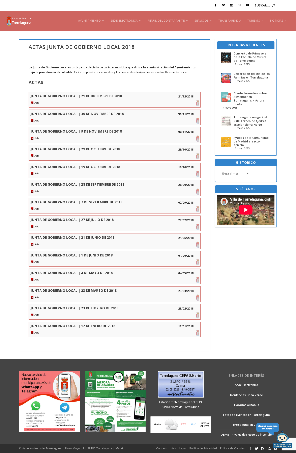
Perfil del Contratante (166, 20)
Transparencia (229, 20)
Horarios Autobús (246, 405)
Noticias (276, 20)
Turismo (253, 20)
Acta (36, 103)
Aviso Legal (178, 448)
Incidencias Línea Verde (246, 395)
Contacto (162, 448)
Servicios (201, 20)
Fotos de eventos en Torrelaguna (246, 415)
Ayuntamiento (89, 20)
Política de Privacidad (203, 448)
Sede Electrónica (124, 20)
